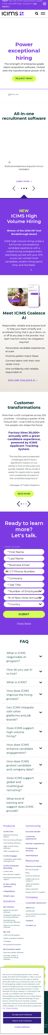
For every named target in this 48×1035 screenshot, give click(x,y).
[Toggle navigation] (43, 13)
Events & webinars (33, 876)
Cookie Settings (22, 1027)
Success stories (33, 831)
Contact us (31, 925)
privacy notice (24, 623)
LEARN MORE (21, 269)
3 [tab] (27, 189)
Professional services (31, 849)
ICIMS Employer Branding (11, 866)
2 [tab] (24, 189)
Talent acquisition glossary (33, 885)
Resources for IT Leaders (35, 892)
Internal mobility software (13, 952)
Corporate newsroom (36, 903)
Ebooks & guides (32, 869)
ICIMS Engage (10, 856)
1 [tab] (22, 189)
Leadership (30, 911)
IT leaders (7, 941)
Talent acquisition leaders (13, 938)
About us (30, 907)
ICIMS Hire (8, 831)
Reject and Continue (22, 1021)
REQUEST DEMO (24, 78)
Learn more (23, 181)
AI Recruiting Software (9, 885)
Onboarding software (12, 843)
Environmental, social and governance (36, 915)
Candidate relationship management (12, 860)
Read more (24, 494)
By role (6, 932)
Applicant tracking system (10, 836)
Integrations (9, 891)
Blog (27, 873)
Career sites (8, 871)
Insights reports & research (32, 880)
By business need (11, 949)
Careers (29, 920)
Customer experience (31, 837)
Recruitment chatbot (11, 874)
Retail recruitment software (10, 911)
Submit (24, 614)
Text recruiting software (12, 840)
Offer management (11, 851)
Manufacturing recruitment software (11, 921)
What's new (8, 896)
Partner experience (35, 843)
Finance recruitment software (11, 926)
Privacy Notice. (12, 1008)
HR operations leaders (12, 944)
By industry (8, 907)
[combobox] (8, 571)
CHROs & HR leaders (11, 935)
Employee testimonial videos (12, 879)
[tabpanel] (24, 161)
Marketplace (32, 855)
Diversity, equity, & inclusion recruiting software (10, 957)
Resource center (34, 866)
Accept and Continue (22, 1015)
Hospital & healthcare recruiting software (11, 916)
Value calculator (32, 889)
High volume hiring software (10, 847)
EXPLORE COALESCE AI (21, 380)
